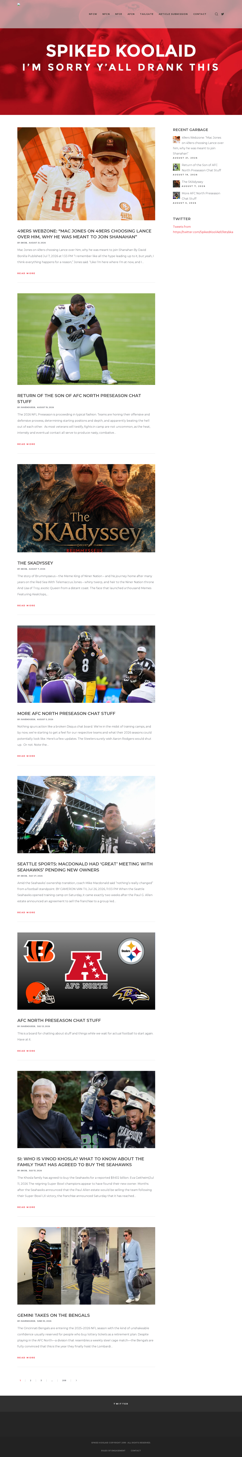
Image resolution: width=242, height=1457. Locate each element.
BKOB (24, 243)
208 (64, 1380)
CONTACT (136, 1451)
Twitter (121, 1404)
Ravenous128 (28, 407)
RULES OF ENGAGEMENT (113, 1451)
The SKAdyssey (192, 182)
